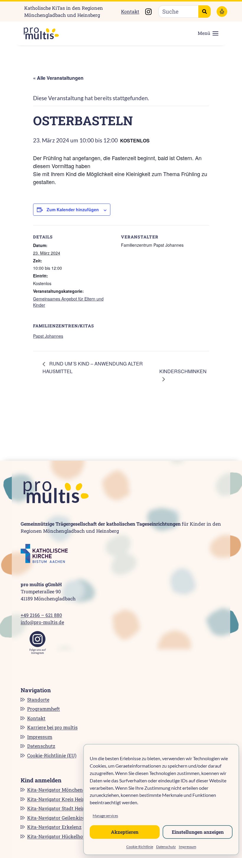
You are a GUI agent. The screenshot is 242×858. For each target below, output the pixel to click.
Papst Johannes (48, 336)
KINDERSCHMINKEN (183, 371)
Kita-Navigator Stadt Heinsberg (62, 808)
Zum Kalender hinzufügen (73, 209)
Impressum (187, 846)
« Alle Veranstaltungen (58, 77)
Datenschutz (166, 846)
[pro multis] (38, 33)
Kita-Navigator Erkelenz (54, 827)
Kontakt (130, 11)
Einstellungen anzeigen (198, 832)
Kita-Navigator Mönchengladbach (65, 789)
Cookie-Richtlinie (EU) (51, 755)
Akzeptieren (124, 832)
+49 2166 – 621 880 (41, 615)
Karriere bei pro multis (52, 727)
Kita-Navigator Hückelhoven (59, 836)
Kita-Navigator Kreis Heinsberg (62, 799)
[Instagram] (38, 643)
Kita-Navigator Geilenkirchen (60, 818)
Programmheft (43, 709)
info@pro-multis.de (42, 622)
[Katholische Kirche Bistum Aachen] (44, 553)
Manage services (105, 815)
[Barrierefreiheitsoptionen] (222, 11)
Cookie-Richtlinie (139, 846)
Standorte (38, 699)
